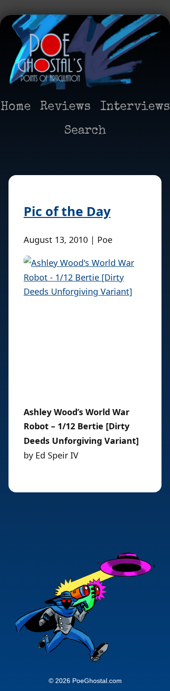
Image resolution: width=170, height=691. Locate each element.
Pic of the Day (67, 211)
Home (15, 107)
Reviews (65, 107)
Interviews (135, 107)
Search (85, 131)
